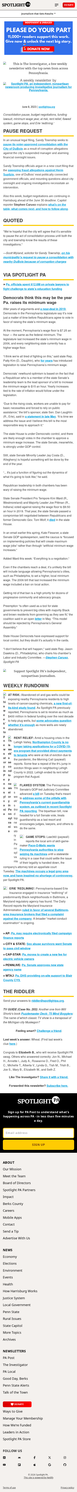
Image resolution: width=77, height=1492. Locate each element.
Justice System (14, 1298)
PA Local (9, 1372)
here (12, 1044)
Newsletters (14, 1351)
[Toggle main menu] (56, 5)
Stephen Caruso (57, 657)
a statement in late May (40, 416)
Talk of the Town (15, 1392)
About (8, 1162)
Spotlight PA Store (17, 1439)
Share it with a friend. (54, 1077)
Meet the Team (14, 1176)
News (8, 1250)
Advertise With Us (16, 1238)
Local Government (17, 1305)
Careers (8, 1211)
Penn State (11, 1312)
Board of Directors (17, 1183)
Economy (10, 1257)
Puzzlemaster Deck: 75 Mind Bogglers (47, 1013)
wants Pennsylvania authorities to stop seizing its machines (42, 849)
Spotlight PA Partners (19, 1190)
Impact (8, 1197)
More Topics (12, 1332)
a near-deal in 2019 (53, 309)
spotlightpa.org (46, 107)
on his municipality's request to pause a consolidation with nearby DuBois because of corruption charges (38, 257)
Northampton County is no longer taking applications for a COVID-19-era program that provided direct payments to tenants (43, 748)
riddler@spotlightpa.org (48, 1001)
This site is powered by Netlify (38, 1477)
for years (47, 360)
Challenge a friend (49, 1031)
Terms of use (9, 1487)
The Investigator (15, 1365)
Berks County (13, 1204)
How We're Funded (17, 1425)
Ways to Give (13, 1411)
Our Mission (12, 1169)
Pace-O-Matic (37, 845)
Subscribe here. (57, 1086)
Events (8, 1277)
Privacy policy (67, 1487)
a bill (36, 794)
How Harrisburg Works (20, 1291)
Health (8, 1284)
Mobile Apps (12, 1218)
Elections (10, 1263)
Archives (9, 1339)
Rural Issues (12, 1319)
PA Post (9, 1358)
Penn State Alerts (16, 1385)
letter (38, 619)
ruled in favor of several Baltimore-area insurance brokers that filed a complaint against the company (36, 914)
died (52, 520)
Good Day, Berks (15, 1379)
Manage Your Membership (23, 1418)
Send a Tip (11, 1231)
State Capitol (12, 1326)
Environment (12, 1270)
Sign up (38, 1145)
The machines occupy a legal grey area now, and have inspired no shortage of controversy (37, 873)
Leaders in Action (16, 1432)
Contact (9, 1224)
